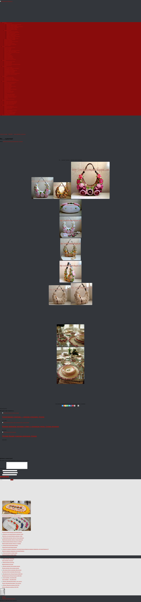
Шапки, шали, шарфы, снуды (12, 38)
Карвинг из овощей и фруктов (10, 96)
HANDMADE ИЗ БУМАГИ (9, 71)
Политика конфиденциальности (8, 598)
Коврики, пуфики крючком (12, 25)
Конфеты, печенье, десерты (10, 97)
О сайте (3, 597)
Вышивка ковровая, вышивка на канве (12, 64)
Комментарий (3, 468)
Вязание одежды (7, 30)
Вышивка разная (7, 65)
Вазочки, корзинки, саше (12, 28)
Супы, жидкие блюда (8, 92)
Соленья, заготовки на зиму (10, 86)
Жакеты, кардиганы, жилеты (12, 31)
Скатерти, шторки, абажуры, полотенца (15, 26)
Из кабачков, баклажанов (9, 94)
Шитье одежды (7, 54)
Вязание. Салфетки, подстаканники (14, 24)
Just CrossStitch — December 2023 (9, 579)
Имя (1, 470)
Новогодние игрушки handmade (10, 107)
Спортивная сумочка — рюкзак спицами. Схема (23, 417)
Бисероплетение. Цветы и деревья (11, 80)
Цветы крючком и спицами (9, 39)
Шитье (3, 46)
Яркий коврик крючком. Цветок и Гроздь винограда (12, 539)
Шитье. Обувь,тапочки (8, 58)
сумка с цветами (19, 141)
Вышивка (4, 60)
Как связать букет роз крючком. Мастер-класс (11, 571)
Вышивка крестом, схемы (9, 61)
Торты (5, 93)
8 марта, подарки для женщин (10, 110)
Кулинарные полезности (9, 99)
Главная (4, 596)
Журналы (4, 100)
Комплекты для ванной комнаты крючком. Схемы (12, 536)
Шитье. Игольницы (8, 55)
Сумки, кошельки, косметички (10, 44)
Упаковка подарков (8, 108)
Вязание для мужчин (11, 33)
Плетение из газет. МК (8, 77)
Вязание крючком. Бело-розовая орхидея (10, 568)
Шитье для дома (7, 49)
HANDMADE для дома (9, 69)
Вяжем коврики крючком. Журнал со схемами (11, 543)
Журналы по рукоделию (9, 104)
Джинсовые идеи (7, 53)
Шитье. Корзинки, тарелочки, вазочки (11, 50)
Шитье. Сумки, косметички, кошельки (11, 52)
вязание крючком (6, 141)
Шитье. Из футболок (8, 57)
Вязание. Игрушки (8, 40)
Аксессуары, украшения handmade (11, 68)
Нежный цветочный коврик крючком (9, 547)
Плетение (4, 76)
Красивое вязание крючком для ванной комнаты (12, 532)
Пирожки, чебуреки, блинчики (10, 89)
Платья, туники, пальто (11, 35)
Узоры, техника (7, 45)
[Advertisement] (33, 12)
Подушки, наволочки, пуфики (10, 51)
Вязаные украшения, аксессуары (11, 41)
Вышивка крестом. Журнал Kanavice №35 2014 (12, 575)
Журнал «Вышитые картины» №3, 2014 (10, 587)
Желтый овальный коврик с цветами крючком (11, 515)
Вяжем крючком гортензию (7, 564)
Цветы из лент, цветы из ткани (10, 74)
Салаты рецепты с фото (9, 95)
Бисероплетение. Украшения (10, 79)
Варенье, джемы (7, 85)
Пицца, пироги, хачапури (9, 83)
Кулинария (4, 81)
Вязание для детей (8, 42)
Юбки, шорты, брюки (11, 37)
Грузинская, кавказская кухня (10, 82)
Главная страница (3, 134)
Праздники (4, 105)
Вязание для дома (8, 23)
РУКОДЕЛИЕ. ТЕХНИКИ (9, 72)
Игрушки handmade (8, 67)
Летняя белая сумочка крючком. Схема (19, 436)
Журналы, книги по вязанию (10, 103)
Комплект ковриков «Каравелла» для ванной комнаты (13, 551)
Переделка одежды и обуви (10, 59)
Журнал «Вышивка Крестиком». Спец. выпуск (11, 583)
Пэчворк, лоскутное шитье (9, 47)
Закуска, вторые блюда (9, 91)
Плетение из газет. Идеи (9, 78)
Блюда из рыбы (7, 88)
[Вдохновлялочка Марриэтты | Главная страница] (6, 1)
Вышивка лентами (8, 62)
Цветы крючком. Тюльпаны (7, 560)
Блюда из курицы (7, 87)
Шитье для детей (7, 48)
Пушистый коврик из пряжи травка (9, 554)
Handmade (4, 66)
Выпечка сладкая (7, 84)
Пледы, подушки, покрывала (12, 27)
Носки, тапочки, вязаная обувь (13, 32)
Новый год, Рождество (9, 106)
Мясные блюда (7, 90)
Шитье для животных (8, 56)
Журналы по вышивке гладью (10, 102)
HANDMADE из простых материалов (11, 73)
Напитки (6, 98)
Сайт (1, 474)
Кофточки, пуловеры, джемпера (13, 36)
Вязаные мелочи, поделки (12, 29)
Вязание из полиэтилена (9, 43)
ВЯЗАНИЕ (4, 22)
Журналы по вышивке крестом (10, 101)
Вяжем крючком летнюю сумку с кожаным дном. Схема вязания (30, 426)
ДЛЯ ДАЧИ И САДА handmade (10, 70)
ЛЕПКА (5, 75)
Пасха (5, 109)
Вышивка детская (8, 63)
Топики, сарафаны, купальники (13, 34)
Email (1, 472)
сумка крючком (13, 141)
